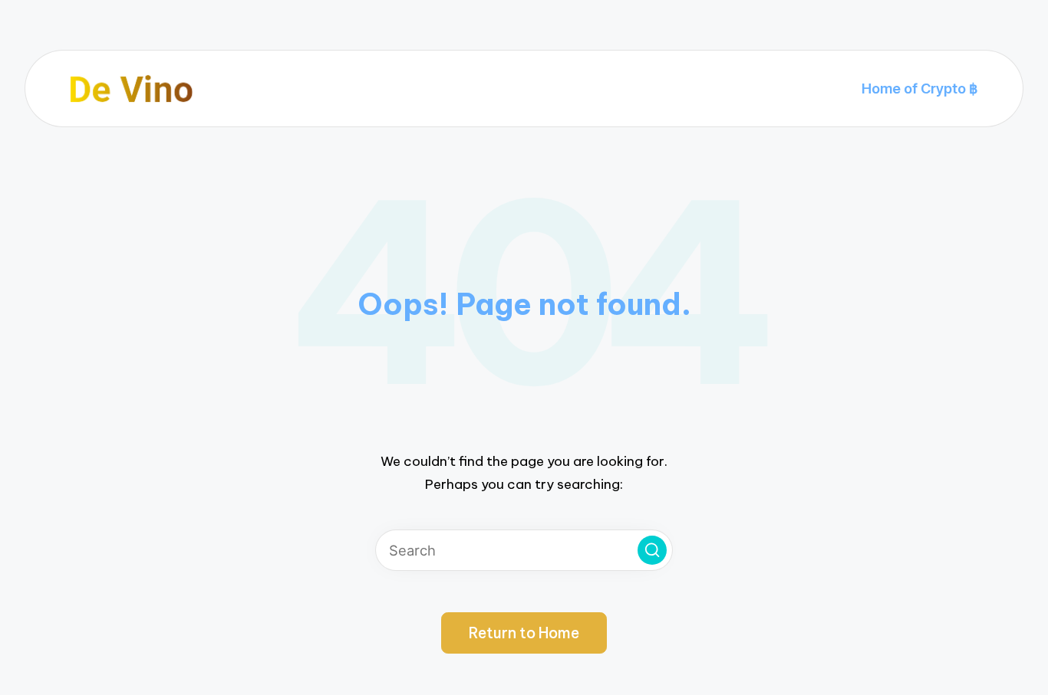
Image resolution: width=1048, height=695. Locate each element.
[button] (652, 550)
